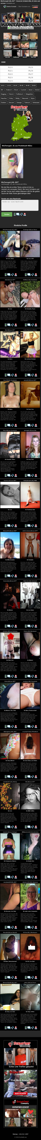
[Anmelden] (35, 7)
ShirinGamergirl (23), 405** (10, 229)
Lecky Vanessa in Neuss (30, 330)
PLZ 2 (10, 74)
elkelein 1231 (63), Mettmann (30, 882)
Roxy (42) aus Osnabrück (10, 430)
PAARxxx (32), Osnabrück (30, 279)
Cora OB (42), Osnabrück (10, 380)
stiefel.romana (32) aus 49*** (30, 530)
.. (27, 270)
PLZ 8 (31, 77)
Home (3, 62)
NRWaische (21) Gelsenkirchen (30, 832)
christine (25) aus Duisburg (10, 631)
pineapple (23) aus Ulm (30, 430)
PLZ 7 (31, 74)
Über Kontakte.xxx (24, 6)
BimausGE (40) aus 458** (10, 530)
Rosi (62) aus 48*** (10, 330)
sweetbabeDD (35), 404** (10, 882)
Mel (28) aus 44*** (30, 781)
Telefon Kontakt (11, 6)
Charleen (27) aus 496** (10, 480)
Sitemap (15, 1134)
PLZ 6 (31, 71)
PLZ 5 (31, 67)
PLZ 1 (10, 71)
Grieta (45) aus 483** (10, 681)
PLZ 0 (10, 67)
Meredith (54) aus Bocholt (10, 932)
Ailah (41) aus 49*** (10, 279)
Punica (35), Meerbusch (30, 631)
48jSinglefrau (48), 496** (10, 731)
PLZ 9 (31, 81)
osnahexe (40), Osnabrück (30, 681)
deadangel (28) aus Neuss (30, 229)
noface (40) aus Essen (30, 982)
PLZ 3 (10, 77)
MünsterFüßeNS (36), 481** (10, 982)
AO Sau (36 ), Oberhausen (30, 932)
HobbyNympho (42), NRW (30, 480)
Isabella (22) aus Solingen (10, 832)
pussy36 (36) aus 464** (30, 380)
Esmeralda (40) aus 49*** (10, 581)
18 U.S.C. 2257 (23, 1134)
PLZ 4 (10, 81)
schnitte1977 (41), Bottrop (10, 781)
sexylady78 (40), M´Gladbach (30, 731)
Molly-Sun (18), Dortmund (30, 581)
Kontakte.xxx (11, 3)
